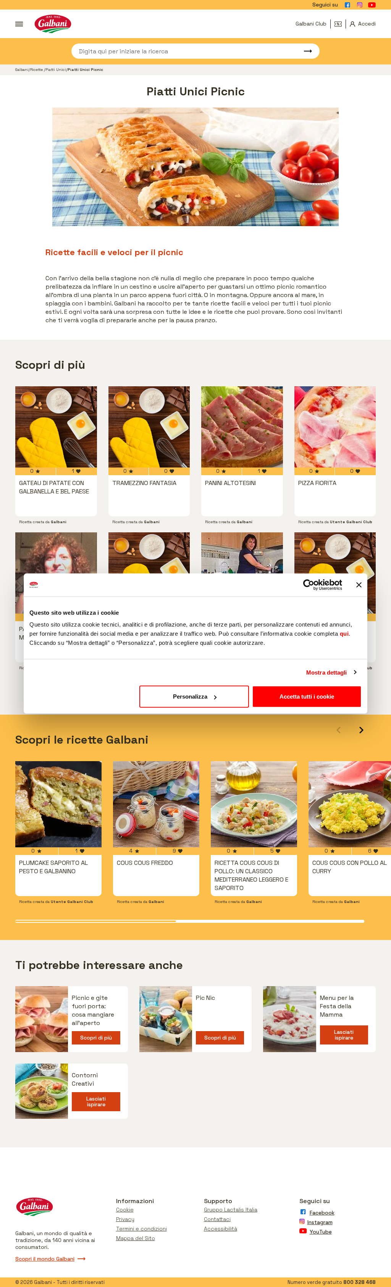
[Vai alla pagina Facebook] (347, 5)
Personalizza (190, 696)
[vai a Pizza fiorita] (335, 427)
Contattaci (217, 1219)
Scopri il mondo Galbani (44, 1258)
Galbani (22, 69)
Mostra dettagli (326, 672)
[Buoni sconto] (340, 24)
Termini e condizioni (141, 1228)
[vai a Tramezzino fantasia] (149, 427)
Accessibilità (220, 1228)
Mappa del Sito (135, 1238)
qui (344, 633)
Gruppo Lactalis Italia (230, 1209)
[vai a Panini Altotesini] (242, 427)
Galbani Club (311, 23)
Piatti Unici (55, 69)
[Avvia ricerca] (304, 51)
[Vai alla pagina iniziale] (53, 24)
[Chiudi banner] (359, 584)
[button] (361, 730)
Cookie (125, 1209)
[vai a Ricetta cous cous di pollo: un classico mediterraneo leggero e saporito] (254, 804)
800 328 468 (359, 1282)
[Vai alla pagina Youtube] (372, 5)
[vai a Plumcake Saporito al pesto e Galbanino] (58, 804)
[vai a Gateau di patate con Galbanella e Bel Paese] (56, 427)
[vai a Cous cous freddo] (156, 804)
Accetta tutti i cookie (307, 696)
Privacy (125, 1219)
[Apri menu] (19, 24)
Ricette (37, 69)
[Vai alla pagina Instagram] (359, 5)
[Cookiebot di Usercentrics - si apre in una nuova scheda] (308, 584)
